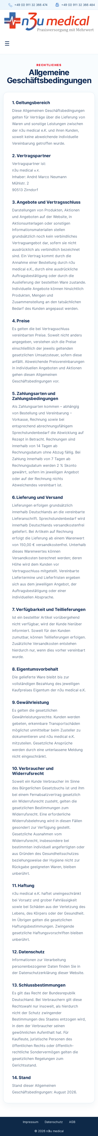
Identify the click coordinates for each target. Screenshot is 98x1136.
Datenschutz (54, 1122)
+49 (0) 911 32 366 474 (30, 5)
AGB (72, 1122)
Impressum (30, 1122)
